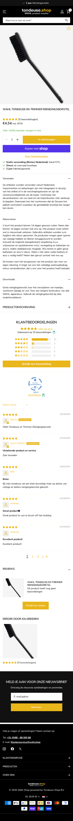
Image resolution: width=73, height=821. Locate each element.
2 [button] (32, 556)
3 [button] (38, 556)
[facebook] (12, 748)
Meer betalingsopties (36, 156)
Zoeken (66, 20)
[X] (20, 749)
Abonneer (36, 707)
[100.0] (35, 384)
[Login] (62, 12)
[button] (67, 28)
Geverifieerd (34, 395)
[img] (10, 414)
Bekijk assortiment (5, 11)
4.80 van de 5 (45, 328)
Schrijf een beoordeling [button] (36, 364)
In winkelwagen (46, 139)
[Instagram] (4, 748)
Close (36, 758)
